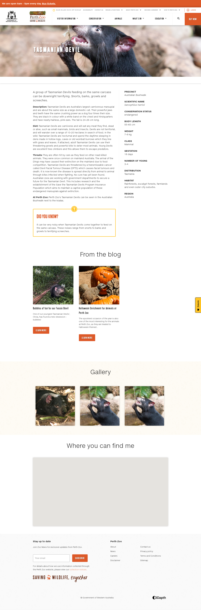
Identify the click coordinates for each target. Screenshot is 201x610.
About (113, 547)
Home (36, 43)
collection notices (78, 570)
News (113, 551)
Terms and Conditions (150, 556)
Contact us (145, 547)
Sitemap (144, 560)
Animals (45, 43)
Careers (113, 556)
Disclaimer (115, 560)
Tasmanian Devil (57, 49)
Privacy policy (146, 551)
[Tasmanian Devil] (55, 406)
